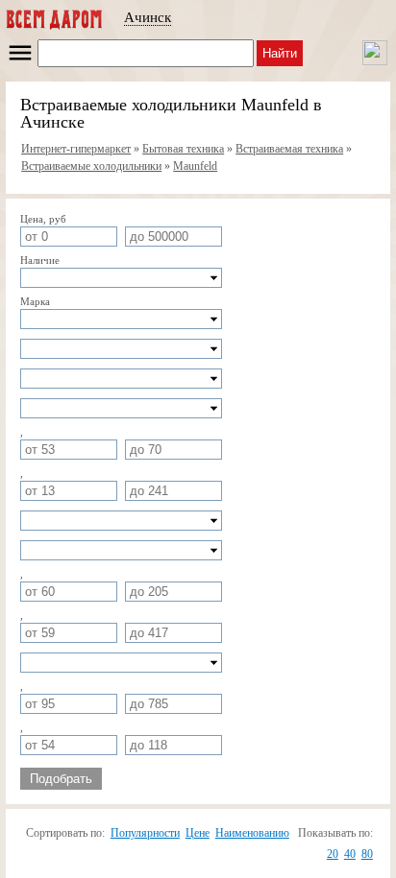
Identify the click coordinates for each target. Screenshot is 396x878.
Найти (279, 53)
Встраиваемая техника (289, 148)
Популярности (145, 833)
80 (367, 854)
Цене (198, 833)
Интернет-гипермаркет (76, 148)
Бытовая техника (183, 148)
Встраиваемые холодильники (91, 166)
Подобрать (61, 778)
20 (332, 854)
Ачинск (147, 17)
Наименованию (252, 833)
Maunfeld (195, 166)
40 (350, 854)
